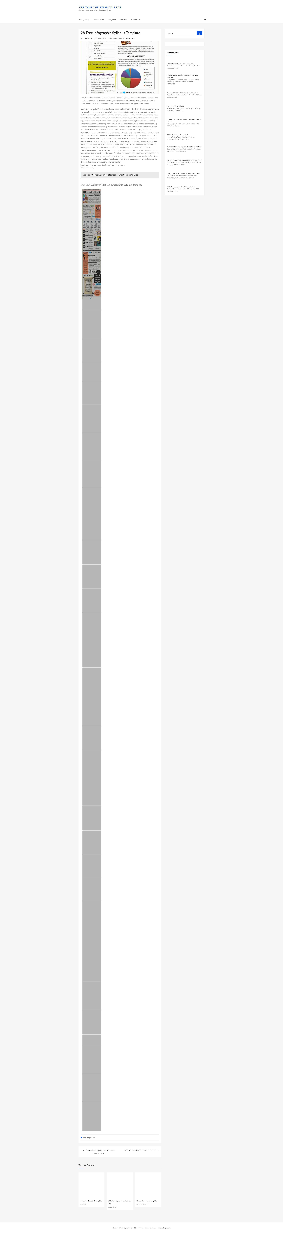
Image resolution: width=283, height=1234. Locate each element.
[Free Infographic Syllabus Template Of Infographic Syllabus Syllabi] (91, 889)
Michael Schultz (88, 38)
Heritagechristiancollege (99, 7)
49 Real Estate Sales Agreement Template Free (184, 160)
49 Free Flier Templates (175, 106)
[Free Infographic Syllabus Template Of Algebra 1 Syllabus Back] (91, 995)
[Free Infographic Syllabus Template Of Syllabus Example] (91, 697)
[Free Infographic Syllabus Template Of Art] (91, 513)
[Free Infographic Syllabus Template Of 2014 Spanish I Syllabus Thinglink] (91, 1088)
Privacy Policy (83, 20)
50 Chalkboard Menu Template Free (180, 64)
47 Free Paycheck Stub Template (91, 1201)
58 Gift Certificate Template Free (179, 135)
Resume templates (116, 38)
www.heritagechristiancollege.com (157, 1228)
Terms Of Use (98, 20)
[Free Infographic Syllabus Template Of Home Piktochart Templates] (91, 324)
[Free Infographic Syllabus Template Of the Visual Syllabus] (91, 843)
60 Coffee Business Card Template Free (181, 187)
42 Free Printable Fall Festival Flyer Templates (183, 173)
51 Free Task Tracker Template (146, 1201)
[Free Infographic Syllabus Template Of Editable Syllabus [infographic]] (91, 371)
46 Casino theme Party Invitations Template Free (184, 147)
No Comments (130, 38)
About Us (123, 20)
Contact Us (135, 20)
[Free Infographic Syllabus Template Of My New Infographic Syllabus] (91, 474)
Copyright (112, 20)
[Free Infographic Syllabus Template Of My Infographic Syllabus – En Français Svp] (91, 418)
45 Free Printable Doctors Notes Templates (182, 93)
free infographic (89, 1137)
